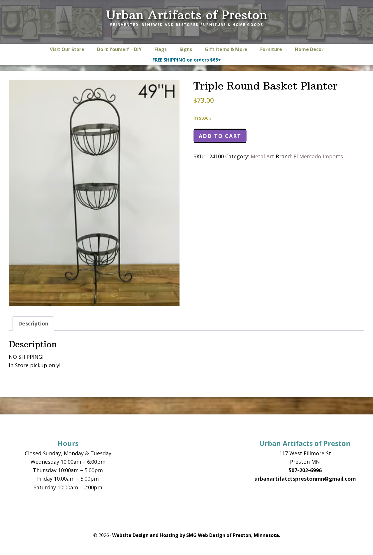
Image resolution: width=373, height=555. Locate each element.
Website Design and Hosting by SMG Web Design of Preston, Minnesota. (196, 535)
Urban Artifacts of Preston (186, 14)
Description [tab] (33, 323)
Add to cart (220, 135)
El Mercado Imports (318, 156)
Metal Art (262, 156)
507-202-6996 (305, 470)
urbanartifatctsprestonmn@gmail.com (305, 478)
